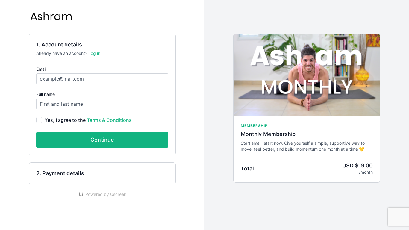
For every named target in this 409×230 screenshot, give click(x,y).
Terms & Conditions (109, 120)
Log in (94, 53)
